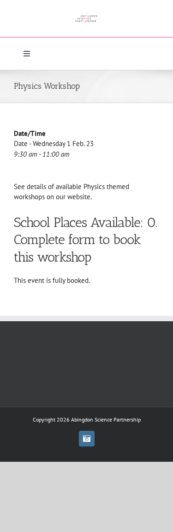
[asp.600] (86, 12)
